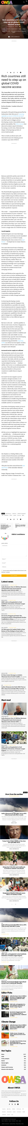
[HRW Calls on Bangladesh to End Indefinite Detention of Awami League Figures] (14, 737)
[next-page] (15, 904)
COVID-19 (8, 31)
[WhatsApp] (14, 72)
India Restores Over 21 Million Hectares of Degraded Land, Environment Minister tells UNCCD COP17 (13, 588)
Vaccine (19, 515)
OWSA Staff (14, 822)
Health (3, 31)
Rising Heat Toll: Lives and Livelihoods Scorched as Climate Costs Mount (14, 867)
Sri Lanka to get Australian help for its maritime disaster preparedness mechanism (6, 527)
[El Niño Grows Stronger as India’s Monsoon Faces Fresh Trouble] (5, 1036)
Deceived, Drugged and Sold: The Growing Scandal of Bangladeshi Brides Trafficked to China (13, 617)
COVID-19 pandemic (21, 513)
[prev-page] (12, 904)
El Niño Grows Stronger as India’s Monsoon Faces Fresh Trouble (17, 1034)
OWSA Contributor (15, 36)
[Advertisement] (14, 56)
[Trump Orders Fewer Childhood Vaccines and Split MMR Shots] (14, 832)
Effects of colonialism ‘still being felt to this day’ (20, 526)
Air (2, 685)
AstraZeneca (8, 513)
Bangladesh (4, 600)
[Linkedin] (10, 72)
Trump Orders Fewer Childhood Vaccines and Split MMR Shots (14, 841)
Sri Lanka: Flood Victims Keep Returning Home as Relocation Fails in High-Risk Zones (18, 1043)
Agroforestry (5, 585)
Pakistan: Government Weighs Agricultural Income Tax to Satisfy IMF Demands (13, 982)
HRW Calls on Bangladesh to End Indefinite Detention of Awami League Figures (13, 603)
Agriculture (4, 673)
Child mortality (14, 839)
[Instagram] (15, 1104)
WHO (23, 515)
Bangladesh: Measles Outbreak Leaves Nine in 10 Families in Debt (14, 893)
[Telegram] (20, 72)
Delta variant (19, 124)
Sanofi (14, 515)
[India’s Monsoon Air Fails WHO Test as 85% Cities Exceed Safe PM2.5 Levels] (14, 805)
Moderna (6, 515)
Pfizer (11, 515)
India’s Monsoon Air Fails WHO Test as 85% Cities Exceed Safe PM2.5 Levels (14, 814)
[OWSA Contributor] (9, 37)
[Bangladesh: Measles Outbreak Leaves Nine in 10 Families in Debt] (14, 884)
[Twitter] (17, 72)
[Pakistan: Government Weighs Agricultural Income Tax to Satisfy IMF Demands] (14, 972)
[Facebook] (7, 72)
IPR (2, 515)
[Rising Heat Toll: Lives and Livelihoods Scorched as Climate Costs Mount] (14, 858)
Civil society (4, 627)
